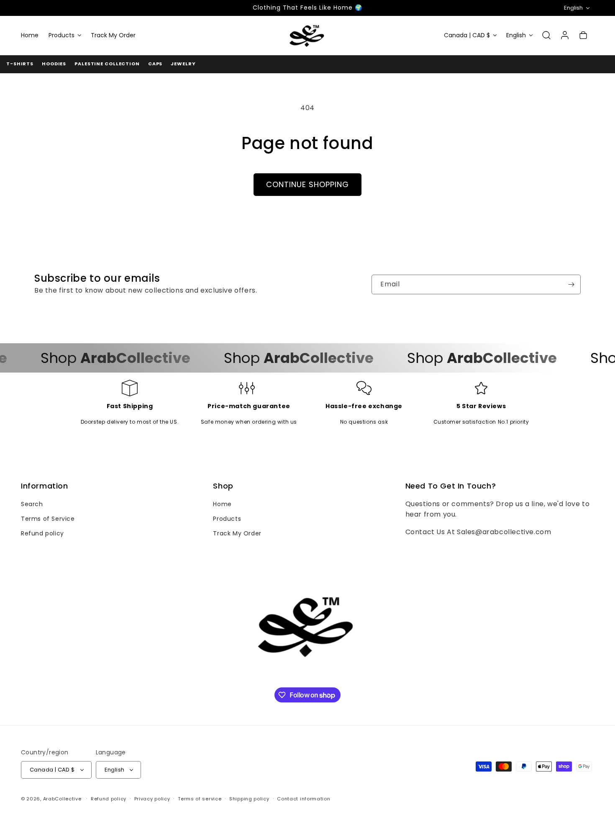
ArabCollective (62, 798)
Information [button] (44, 486)
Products (227, 518)
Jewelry (183, 63)
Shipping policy (249, 798)
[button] (65, 35)
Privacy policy (152, 798)
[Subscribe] (571, 284)
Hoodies (54, 63)
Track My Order (237, 533)
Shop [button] (223, 486)
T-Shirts (19, 63)
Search (32, 504)
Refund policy (42, 533)
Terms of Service (48, 518)
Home (222, 504)
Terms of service (199, 798)
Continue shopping (307, 184)
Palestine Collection (107, 63)
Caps (155, 63)
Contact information (303, 798)
